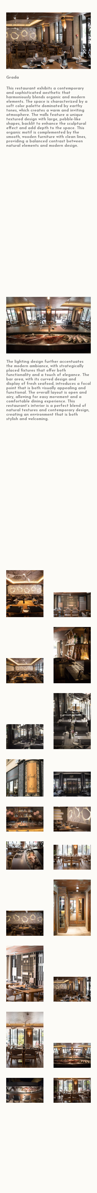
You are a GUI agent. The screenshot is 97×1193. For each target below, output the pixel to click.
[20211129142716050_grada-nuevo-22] (24, 721)
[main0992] (24, 593)
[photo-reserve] (72, 974)
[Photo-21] (72, 1090)
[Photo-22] (24, 1090)
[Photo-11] (24, 908)
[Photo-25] (24, 1040)
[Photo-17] (72, 819)
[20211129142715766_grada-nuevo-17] (72, 778)
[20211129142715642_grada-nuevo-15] (72, 721)
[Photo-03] (24, 655)
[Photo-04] (72, 593)
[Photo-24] (72, 1040)
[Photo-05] (24, 974)
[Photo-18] (24, 819)
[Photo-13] (72, 855)
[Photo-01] (72, 655)
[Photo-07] (72, 908)
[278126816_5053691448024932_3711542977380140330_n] (24, 778)
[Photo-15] (24, 855)
